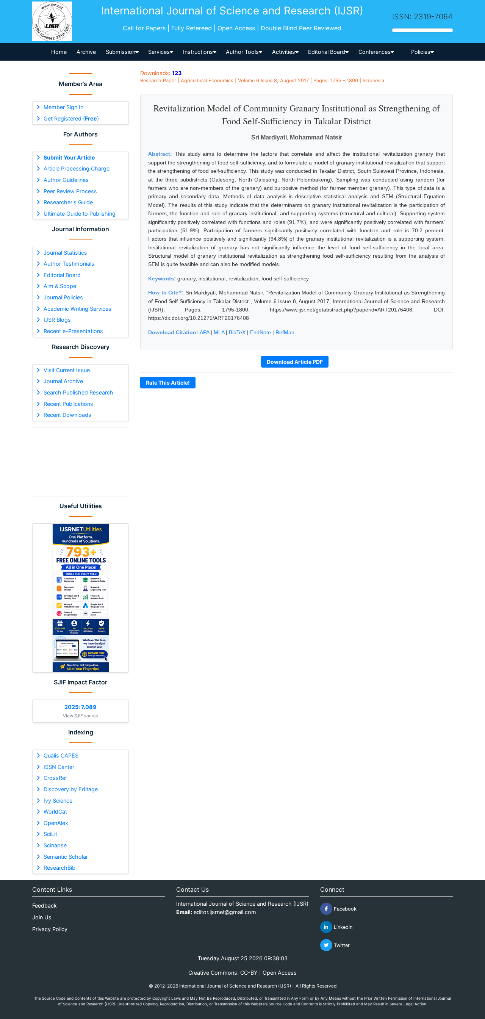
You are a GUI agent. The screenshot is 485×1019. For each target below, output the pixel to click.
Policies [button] (420, 52)
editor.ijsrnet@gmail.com (225, 912)
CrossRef (55, 778)
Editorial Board (62, 275)
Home (59, 52)
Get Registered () (71, 118)
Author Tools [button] (242, 52)
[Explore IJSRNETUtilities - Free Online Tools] (80, 598)
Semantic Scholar (66, 856)
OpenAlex (56, 823)
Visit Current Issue (67, 370)
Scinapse (55, 845)
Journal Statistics (65, 252)
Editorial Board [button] (326, 52)
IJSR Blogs (57, 319)
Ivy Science (58, 800)
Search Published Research (78, 392)
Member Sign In (63, 107)
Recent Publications (68, 404)
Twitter (341, 945)
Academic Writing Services (77, 308)
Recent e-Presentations (73, 331)
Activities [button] (283, 52)
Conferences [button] (374, 52)
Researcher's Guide (68, 202)
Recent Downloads (67, 415)
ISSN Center (59, 767)
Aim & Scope (60, 286)
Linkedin (342, 927)
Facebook (344, 909)
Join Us (42, 917)
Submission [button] (120, 52)
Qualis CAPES (61, 755)
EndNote (260, 332)
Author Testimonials (69, 263)
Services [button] (159, 52)
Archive (86, 52)
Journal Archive (63, 381)
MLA (219, 332)
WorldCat (55, 811)
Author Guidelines (66, 180)
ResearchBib (59, 867)
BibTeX (237, 332)
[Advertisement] (80, 462)
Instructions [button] (198, 52)
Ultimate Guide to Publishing (80, 213)
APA (204, 332)
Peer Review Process (70, 191)
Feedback (44, 905)
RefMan (284, 332)
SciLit (50, 834)
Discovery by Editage (71, 789)
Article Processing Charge (77, 168)
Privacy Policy (49, 929)
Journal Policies (63, 297)
